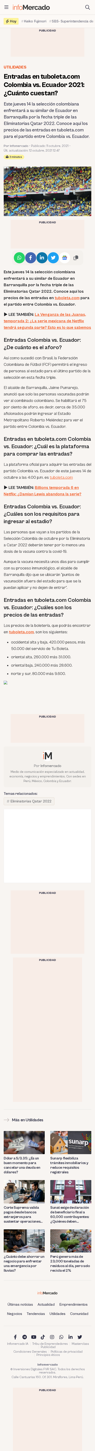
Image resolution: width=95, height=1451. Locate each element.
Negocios (14, 1314)
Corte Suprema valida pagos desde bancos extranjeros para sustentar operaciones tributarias (22, 1215)
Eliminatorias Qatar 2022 (30, 801)
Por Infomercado (16, 146)
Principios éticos (48, 1355)
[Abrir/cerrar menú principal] (6, 7)
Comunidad (79, 1314)
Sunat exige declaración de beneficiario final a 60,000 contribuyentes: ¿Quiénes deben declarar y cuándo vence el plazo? (70, 1215)
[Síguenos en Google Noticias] (64, 257)
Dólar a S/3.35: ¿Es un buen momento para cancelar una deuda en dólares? (22, 1165)
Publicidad (48, 1347)
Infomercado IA (17, 1344)
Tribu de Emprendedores (50, 1344)
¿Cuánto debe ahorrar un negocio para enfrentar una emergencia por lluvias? (24, 1264)
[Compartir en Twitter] (53, 257)
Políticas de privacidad (67, 1352)
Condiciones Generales (30, 1352)
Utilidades (15, 67)
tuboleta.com (67, 297)
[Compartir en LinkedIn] (42, 257)
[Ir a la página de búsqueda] (87, 7)
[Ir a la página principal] (31, 7)
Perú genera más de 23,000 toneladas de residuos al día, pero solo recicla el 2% (70, 1264)
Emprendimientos (73, 1304)
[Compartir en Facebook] (30, 257)
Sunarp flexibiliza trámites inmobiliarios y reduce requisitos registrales (69, 1165)
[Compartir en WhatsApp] (19, 257)
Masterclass (80, 1344)
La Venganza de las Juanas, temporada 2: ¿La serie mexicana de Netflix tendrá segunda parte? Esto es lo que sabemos (47, 321)
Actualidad (46, 1304)
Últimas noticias (20, 1304)
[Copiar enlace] (75, 257)
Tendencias (36, 1314)
